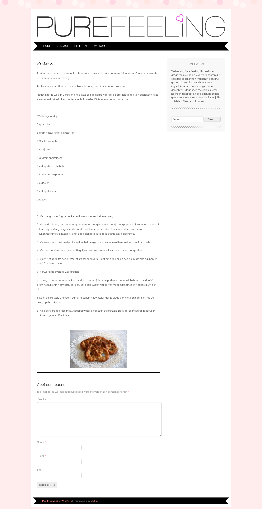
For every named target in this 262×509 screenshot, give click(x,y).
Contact (62, 45)
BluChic (94, 501)
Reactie (42, 399)
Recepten (80, 45)
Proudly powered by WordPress (57, 501)
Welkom (99, 45)
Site (39, 469)
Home (47, 45)
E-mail (41, 455)
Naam (41, 442)
